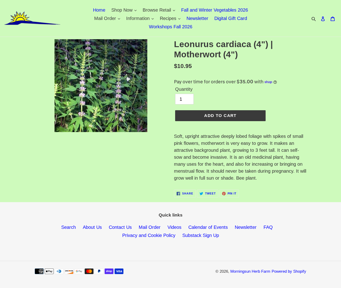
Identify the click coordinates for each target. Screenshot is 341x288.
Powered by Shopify (289, 271)
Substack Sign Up (200, 235)
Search (68, 227)
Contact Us (120, 227)
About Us (92, 227)
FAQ (268, 227)
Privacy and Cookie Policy (148, 235)
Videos (174, 227)
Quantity (184, 89)
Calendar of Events (208, 227)
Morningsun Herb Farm (250, 271)
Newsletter (246, 227)
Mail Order (150, 227)
